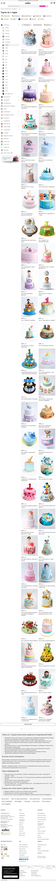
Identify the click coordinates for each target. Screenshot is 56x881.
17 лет (6, 90)
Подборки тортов (22, 850)
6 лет (6, 59)
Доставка (39, 837)
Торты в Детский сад (35, 798)
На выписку (6, 118)
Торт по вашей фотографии (43, 839)
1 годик (7, 45)
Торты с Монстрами (8, 153)
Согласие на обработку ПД (43, 850)
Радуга (5, 108)
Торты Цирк (27, 801)
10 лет (6, 70)
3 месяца (7, 33)
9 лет (6, 68)
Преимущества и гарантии (41, 824)
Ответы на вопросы (42, 831)
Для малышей (7, 111)
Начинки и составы (42, 815)
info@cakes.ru (4, 822)
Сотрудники (21, 817)
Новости (21, 824)
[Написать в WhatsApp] (24, 859)
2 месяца (7, 30)
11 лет (6, 73)
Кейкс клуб (3, 847)
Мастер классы (22, 848)
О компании (21, 813)
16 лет (6, 88)
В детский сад (7, 123)
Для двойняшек (27, 16)
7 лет (6, 62)
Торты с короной (46, 801)
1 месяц (7, 27)
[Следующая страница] (34, 729)
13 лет (6, 79)
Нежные (42, 19)
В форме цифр (7, 126)
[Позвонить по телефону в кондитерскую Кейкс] (54, 3)
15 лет (6, 85)
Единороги (6, 138)
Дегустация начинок (42, 817)
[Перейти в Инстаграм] (22, 859)
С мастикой (6, 19)
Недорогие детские (8, 135)
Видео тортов (22, 835)
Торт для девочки (20, 870)
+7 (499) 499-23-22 (5, 813)
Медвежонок (38, 16)
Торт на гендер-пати (36, 875)
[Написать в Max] (27, 859)
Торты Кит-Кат (36, 801)
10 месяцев (7, 42)
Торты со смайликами (7, 801)
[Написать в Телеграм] (26, 859)
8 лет (6, 65)
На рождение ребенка (9, 114)
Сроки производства (42, 819)
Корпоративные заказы (24, 857)
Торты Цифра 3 (18, 801)
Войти (2, 851)
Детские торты (5, 798)
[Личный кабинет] (4, 3)
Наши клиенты (22, 833)
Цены (39, 829)
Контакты (21, 831)
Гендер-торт (6, 147)
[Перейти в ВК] (20, 859)
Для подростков (8, 93)
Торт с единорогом (20, 875)
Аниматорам (21, 855)
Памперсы (6, 150)
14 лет (6, 82)
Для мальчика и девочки (9, 106)
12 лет (6, 76)
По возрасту (6, 25)
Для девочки (16, 16)
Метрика (34, 19)
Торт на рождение (6, 804)
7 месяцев (7, 39)
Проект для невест (23, 852)
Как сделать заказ (41, 826)
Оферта (39, 848)
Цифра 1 (15, 19)
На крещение (7, 120)
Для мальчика (5, 16)
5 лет (6, 56)
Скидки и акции (41, 833)
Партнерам (21, 826)
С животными (7, 129)
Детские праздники (23, 844)
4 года (6, 53)
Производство (22, 815)
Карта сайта (21, 829)
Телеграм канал (22, 861)
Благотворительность (23, 846)
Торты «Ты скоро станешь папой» (19, 798)
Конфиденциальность (42, 844)
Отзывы (40, 821)
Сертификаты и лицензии (22, 820)
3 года (6, 50)
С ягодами (6, 132)
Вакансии (21, 822)
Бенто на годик (24, 19)
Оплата (39, 835)
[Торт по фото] (46, 6)
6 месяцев (7, 36)
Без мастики (48, 16)
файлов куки (14, 873)
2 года (6, 47)
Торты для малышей (47, 798)
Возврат (39, 846)
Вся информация (41, 813)
